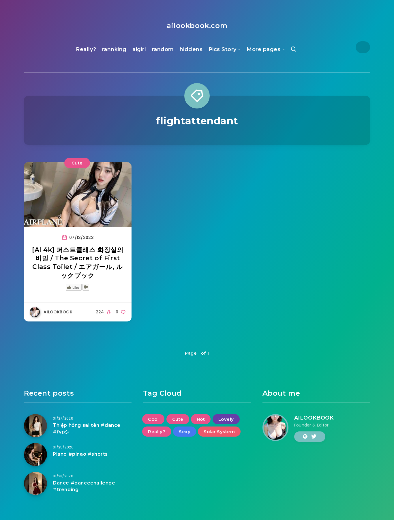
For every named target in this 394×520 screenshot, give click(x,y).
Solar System (219, 431)
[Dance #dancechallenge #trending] (35, 483)
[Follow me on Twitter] (313, 436)
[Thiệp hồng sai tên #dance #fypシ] (35, 425)
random (163, 49)
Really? (86, 49)
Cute (77, 163)
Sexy (184, 431)
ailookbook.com (197, 25)
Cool (153, 419)
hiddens (191, 49)
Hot (201, 419)
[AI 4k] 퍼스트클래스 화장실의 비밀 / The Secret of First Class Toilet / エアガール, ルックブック (77, 262)
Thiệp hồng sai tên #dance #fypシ (87, 428)
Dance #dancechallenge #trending (84, 486)
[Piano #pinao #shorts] (35, 454)
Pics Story (223, 49)
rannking (114, 49)
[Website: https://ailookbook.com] (305, 436)
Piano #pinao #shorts (80, 454)
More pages (263, 49)
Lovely (226, 419)
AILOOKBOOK (314, 418)
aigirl (139, 49)
